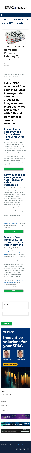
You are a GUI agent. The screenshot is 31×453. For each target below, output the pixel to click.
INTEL (13, 63)
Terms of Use (5, 406)
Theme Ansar (21, 445)
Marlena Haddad (11, 304)
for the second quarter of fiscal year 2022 (13, 252)
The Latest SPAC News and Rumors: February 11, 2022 (14, 53)
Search (6, 323)
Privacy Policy (5, 410)
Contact (3, 401)
